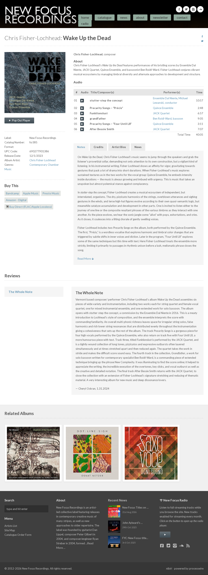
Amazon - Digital (16, 200)
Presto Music (50, 193)
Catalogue (105, 17)
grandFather (82, 119)
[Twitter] (186, 9)
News (123, 17)
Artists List (10, 525)
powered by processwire (189, 568)
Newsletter (160, 17)
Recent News (117, 500)
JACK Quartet (161, 113)
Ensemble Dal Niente (165, 98)
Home (85, 17)
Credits (98, 147)
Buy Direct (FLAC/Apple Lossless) (30, 206)
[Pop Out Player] (165, 535)
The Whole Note (20, 292)
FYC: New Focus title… (135, 538)
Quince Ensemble (163, 108)
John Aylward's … (132, 522)
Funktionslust (82, 113)
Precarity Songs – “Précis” (82, 108)
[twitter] (202, 40)
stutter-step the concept (82, 100)
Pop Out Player (20, 120)
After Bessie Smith (82, 129)
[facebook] (202, 36)
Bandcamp (12, 193)
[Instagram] (193, 9)
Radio (85, 23)
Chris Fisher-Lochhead (42, 160)
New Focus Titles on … (135, 507)
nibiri (169, 568)
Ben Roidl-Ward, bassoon (168, 118)
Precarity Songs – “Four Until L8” (82, 124)
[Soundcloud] (200, 9)
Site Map (9, 530)
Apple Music (31, 193)
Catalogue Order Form (17, 534)
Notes (81, 147)
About (140, 17)
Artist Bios (119, 147)
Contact (182, 17)
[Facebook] (179, 9)
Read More (84, 258)
